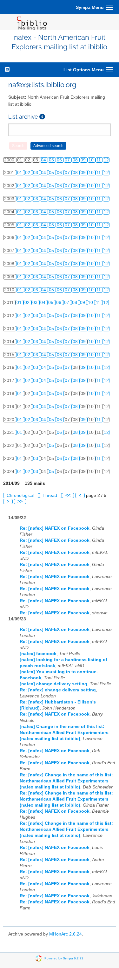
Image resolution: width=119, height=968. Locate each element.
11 (99, 160)
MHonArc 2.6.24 (65, 934)
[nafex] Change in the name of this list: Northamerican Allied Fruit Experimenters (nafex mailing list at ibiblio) (64, 732)
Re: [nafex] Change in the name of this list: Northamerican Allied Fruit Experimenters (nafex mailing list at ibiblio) (66, 781)
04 (44, 160)
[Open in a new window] (42, 116)
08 (76, 160)
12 (106, 160)
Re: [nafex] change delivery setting (58, 690)
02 (28, 172)
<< (67, 495)
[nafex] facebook (38, 653)
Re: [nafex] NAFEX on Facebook (54, 528)
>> (20, 501)
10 (92, 160)
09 (84, 160)
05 (52, 160)
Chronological (21, 495)
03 (36, 172)
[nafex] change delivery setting (53, 684)
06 (60, 160)
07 (68, 160)
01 (20, 172)
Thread (50, 495)
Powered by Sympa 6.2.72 (63, 958)
